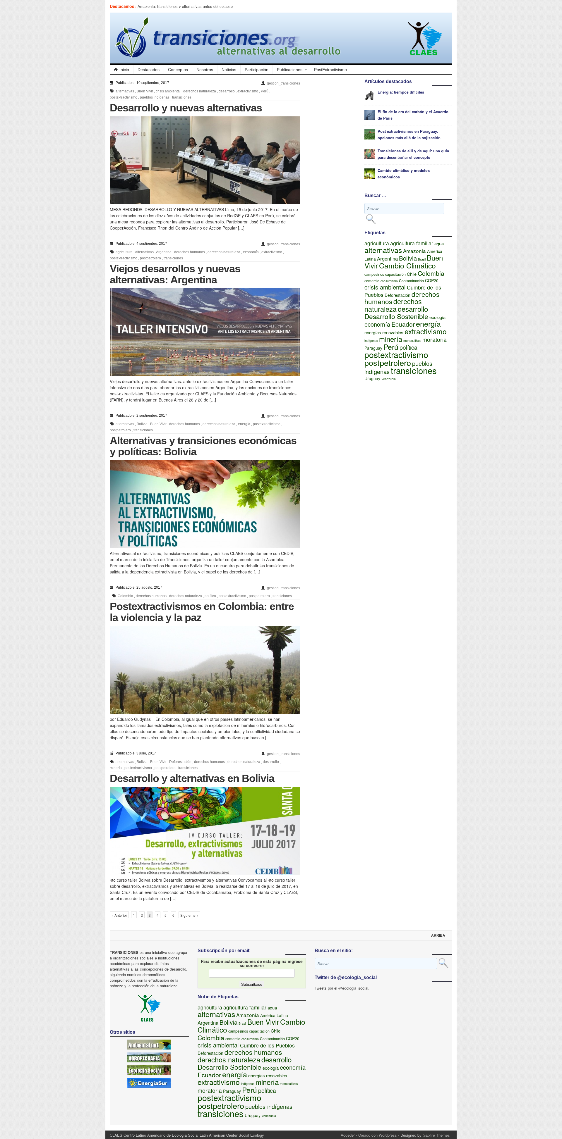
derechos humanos (189, 252)
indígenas (371, 340)
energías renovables (383, 332)
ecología (437, 317)
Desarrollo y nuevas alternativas (186, 108)
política (210, 596)
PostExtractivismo (330, 69)
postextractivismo (123, 97)
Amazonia (414, 250)
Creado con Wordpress (377, 1135)
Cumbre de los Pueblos (267, 1045)
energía (244, 424)
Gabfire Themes (436, 1135)
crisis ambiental (168, 91)
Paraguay (373, 348)
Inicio (124, 69)
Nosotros (204, 69)
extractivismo (247, 91)
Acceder (348, 1135)
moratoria (434, 339)
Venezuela (388, 379)
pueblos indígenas (154, 97)
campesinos (374, 274)
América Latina (274, 1015)
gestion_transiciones (283, 83)
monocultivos (412, 340)
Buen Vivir (145, 91)
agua (439, 243)
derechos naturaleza (199, 91)
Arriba (439, 935)
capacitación (395, 274)
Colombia (125, 596)
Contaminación (411, 280)
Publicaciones (289, 69)
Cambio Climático (407, 265)
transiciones (181, 97)
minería (116, 768)
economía (251, 252)
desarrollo (227, 91)
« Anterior (119, 915)
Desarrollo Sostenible (396, 316)
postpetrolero (150, 258)
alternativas (125, 91)
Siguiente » (189, 915)
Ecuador (403, 323)
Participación (256, 69)
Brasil (422, 259)
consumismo (389, 281)
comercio (371, 280)
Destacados (149, 69)
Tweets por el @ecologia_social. (342, 988)
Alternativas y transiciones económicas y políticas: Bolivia (203, 446)
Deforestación (180, 762)
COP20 (431, 280)
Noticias (229, 69)
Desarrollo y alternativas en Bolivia (192, 778)
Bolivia (142, 424)
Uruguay (372, 378)
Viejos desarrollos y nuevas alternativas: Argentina (175, 274)
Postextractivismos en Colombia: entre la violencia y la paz (202, 611)
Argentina (164, 252)
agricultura (124, 252)
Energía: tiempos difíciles (401, 92)
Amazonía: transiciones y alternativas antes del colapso (185, 6)
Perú (264, 91)
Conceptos (178, 69)
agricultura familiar (411, 243)
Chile (412, 274)
